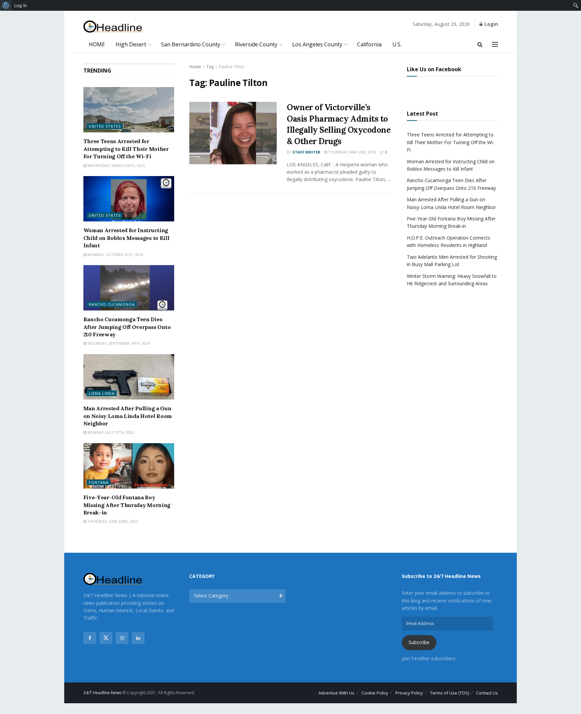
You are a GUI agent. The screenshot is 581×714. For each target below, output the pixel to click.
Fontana (99, 482)
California (369, 44)
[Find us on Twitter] (106, 638)
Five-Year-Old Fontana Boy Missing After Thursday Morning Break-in (126, 505)
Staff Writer (306, 152)
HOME (97, 44)
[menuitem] (6, 5)
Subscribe (419, 642)
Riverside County (256, 44)
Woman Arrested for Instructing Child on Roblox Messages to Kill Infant (126, 238)
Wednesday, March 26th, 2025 (115, 165)
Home (195, 67)
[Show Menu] (495, 44)
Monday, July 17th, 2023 (110, 432)
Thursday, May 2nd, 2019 (351, 152)
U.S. (396, 44)
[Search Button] (479, 44)
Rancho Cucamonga (112, 304)
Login (490, 24)
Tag (210, 67)
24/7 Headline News (102, 693)
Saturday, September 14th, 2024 (118, 343)
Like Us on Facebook (434, 69)
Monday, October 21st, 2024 (114, 254)
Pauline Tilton (231, 67)
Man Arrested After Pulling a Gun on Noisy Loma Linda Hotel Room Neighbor (127, 416)
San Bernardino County (190, 44)
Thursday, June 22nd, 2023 (112, 521)
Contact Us (487, 693)
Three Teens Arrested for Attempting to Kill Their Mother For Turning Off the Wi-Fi (126, 149)
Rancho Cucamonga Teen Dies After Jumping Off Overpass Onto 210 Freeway (127, 327)
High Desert (131, 44)
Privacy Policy (409, 693)
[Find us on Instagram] (122, 638)
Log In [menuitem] (20, 5)
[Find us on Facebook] (89, 638)
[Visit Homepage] (112, 26)
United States (105, 126)
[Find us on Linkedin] (138, 638)
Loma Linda (102, 393)
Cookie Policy (374, 693)
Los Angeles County (317, 44)
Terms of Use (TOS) (449, 693)
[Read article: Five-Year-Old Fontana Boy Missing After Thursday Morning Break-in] (129, 466)
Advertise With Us (336, 693)
